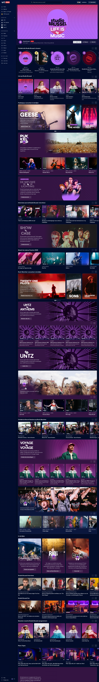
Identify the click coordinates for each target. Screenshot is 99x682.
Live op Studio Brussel (25, 76)
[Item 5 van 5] (60, 300)
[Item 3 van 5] (58, 300)
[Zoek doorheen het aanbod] (14, 31)
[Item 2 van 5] (57, 300)
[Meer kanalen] (14, 17)
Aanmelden (92, 2)
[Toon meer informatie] (32, 80)
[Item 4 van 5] (59, 300)
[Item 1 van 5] (55, 300)
